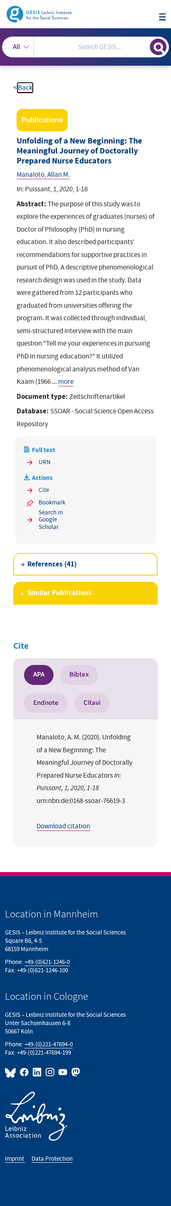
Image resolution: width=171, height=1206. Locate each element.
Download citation (63, 826)
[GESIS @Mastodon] (75, 1072)
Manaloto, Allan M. (43, 174)
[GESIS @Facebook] (24, 1072)
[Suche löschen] (143, 46)
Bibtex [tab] (79, 675)
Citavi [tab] (91, 703)
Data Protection (52, 1159)
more (65, 381)
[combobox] (85, 47)
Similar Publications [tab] (59, 593)
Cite (44, 490)
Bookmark (52, 503)
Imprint (15, 1159)
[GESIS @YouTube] (63, 1072)
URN (45, 462)
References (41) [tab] (52, 564)
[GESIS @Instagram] (50, 1072)
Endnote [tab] (46, 703)
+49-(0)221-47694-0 (48, 1044)
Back (25, 87)
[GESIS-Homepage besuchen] (40, 13)
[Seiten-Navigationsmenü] (162, 18)
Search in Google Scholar (51, 520)
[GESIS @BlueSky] (11, 1072)
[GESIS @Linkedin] (37, 1072)
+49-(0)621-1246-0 (47, 962)
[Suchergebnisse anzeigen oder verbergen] (158, 47)
